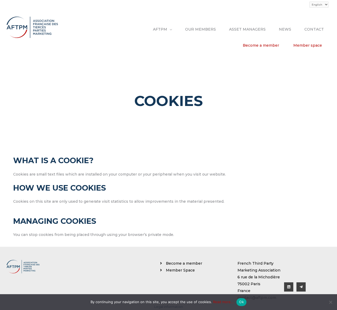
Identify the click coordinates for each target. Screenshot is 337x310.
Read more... (223, 302)
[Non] (330, 302)
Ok (241, 302)
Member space (307, 45)
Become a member (261, 45)
